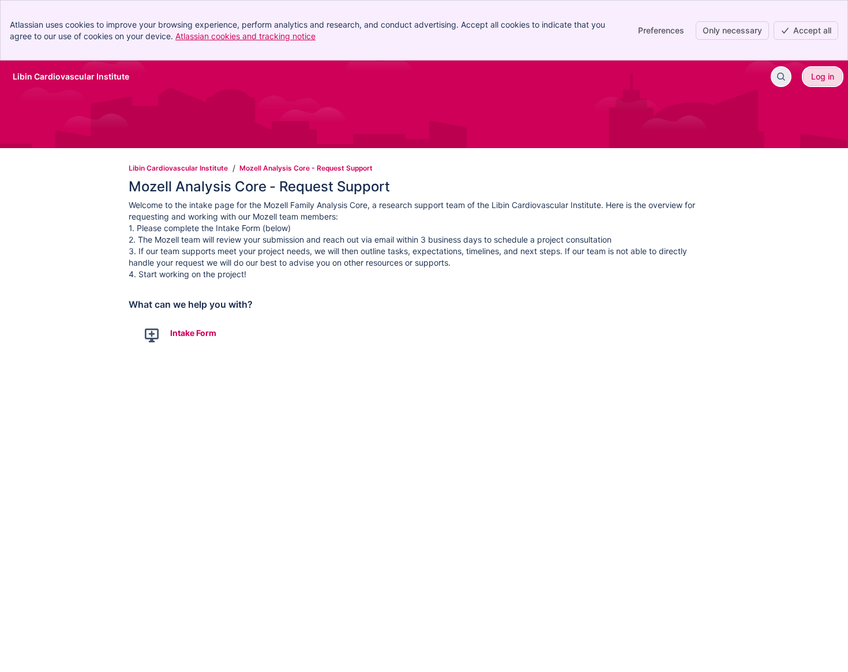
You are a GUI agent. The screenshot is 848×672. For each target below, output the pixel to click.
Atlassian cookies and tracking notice (245, 36)
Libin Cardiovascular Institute (178, 168)
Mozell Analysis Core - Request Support (306, 168)
